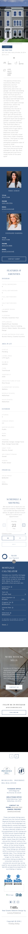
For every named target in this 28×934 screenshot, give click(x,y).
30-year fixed (6, 594)
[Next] (23, 525)
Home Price (6, 587)
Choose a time (7, 533)
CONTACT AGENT (14, 259)
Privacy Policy (14, 923)
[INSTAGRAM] (18, 902)
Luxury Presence (14, 913)
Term (4, 592)
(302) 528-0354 (7, 203)
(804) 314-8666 (7, 245)
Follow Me (14, 712)
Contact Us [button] (14, 687)
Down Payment (7, 597)
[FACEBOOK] (14, 902)
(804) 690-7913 (16, 807)
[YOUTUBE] (10, 902)
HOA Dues (5, 613)
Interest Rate (6, 607)
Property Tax (6, 602)
